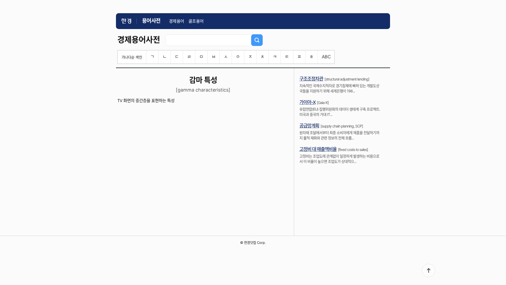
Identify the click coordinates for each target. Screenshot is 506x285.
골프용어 (196, 21)
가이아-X (307, 102)
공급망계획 (309, 126)
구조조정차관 (311, 79)
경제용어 (176, 21)
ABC (326, 56)
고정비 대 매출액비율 (318, 149)
